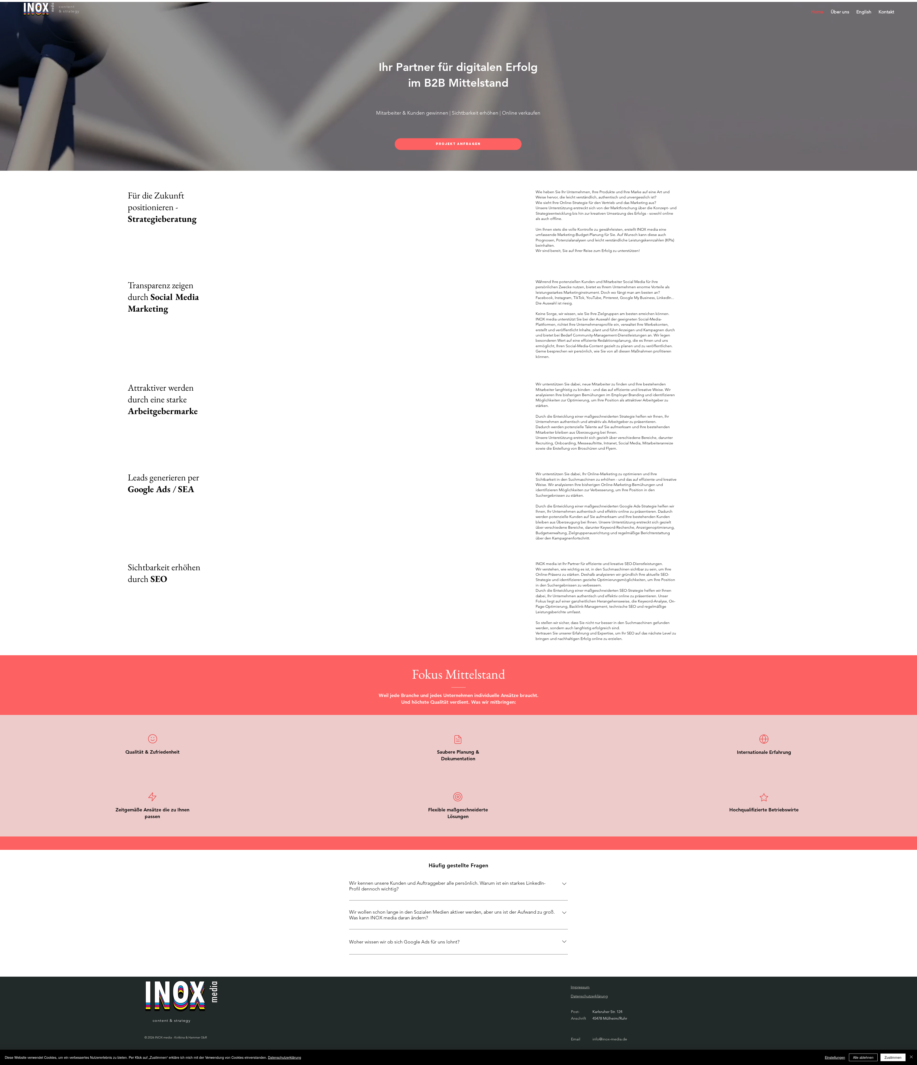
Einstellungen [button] (835, 1057)
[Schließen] (911, 1057)
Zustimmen (893, 1057)
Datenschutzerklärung (284, 1057)
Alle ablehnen (863, 1057)
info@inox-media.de (609, 1039)
